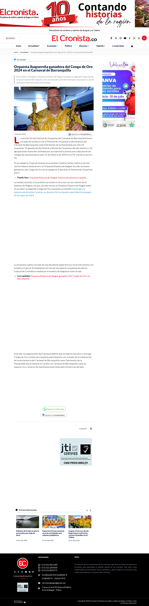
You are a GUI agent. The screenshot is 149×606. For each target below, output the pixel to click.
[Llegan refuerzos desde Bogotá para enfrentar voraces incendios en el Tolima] (53, 521)
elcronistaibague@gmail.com (54, 583)
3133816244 (47, 575)
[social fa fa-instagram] (120, 38)
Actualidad (33, 46)
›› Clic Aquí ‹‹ (23, 578)
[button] (134, 38)
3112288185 (59, 575)
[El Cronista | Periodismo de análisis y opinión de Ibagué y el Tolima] (74, 38)
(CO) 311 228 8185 (49, 567)
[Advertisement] (54, 245)
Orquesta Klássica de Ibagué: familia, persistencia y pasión (57, 177)
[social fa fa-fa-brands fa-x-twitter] (116, 38)
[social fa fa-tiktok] (130, 38)
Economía (51, 46)
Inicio (18, 46)
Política (68, 46)
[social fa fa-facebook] (111, 38)
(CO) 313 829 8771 (49, 570)
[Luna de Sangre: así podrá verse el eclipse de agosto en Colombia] (80, 521)
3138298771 (47, 578)
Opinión (100, 46)
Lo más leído (118, 46)
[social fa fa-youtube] (125, 38)
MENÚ (11, 38)
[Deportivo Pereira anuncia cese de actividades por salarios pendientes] (27, 521)
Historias (83, 46)
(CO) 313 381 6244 (49, 565)
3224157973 (59, 578)
